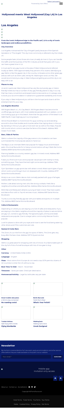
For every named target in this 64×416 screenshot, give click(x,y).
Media (16, 404)
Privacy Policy (35, 404)
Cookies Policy (25, 404)
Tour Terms (45, 400)
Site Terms (45, 404)
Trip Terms (36, 400)
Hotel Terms (17, 400)
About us (4, 387)
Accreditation (22, 387)
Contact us (12, 387)
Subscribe (57, 356)
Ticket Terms (27, 400)
